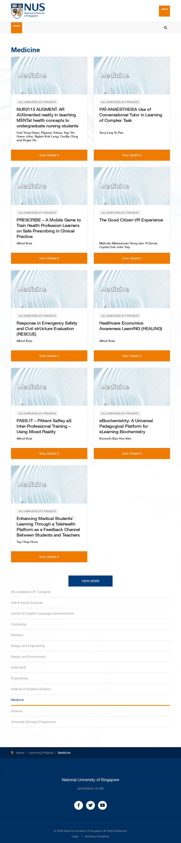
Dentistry (17, 635)
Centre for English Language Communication (42, 613)
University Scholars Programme (33, 722)
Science (17, 711)
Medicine (17, 700)
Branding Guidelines (97, 836)
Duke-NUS (18, 667)
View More (91, 581)
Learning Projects (41, 752)
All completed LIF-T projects (30, 592)
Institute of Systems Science (31, 689)
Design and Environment (28, 656)
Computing (18, 624)
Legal (75, 836)
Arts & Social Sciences (27, 602)
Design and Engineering (28, 646)
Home (20, 752)
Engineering (19, 678)
